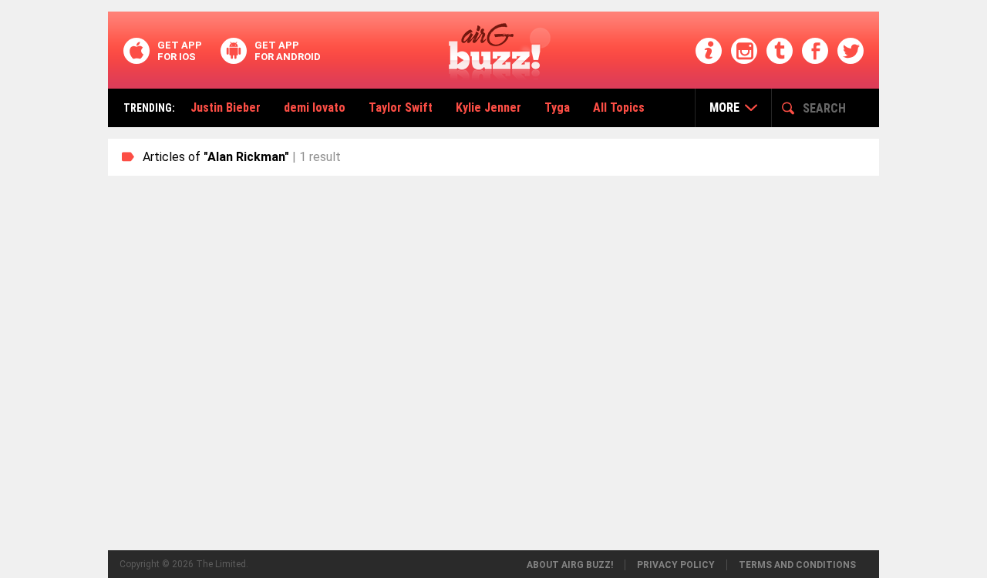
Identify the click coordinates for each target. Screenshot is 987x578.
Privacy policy (676, 565)
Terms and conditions (797, 565)
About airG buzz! (570, 565)
